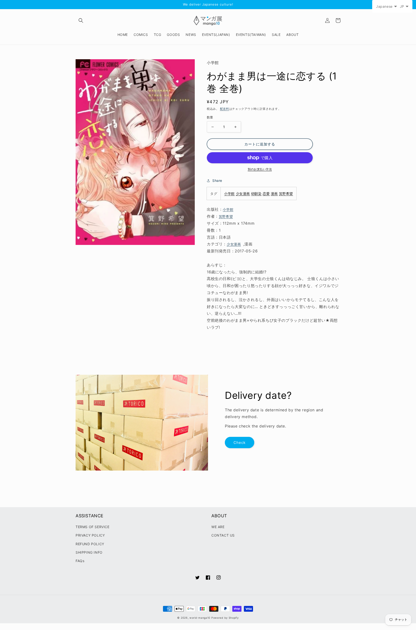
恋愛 (266, 193)
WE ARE (218, 527)
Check (240, 442)
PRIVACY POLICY (90, 535)
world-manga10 (199, 617)
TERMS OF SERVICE (93, 527)
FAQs (80, 561)
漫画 (274, 193)
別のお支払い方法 (260, 169)
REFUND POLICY (90, 544)
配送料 (224, 109)
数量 (210, 117)
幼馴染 (256, 193)
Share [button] (217, 180)
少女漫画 (243, 193)
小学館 (229, 193)
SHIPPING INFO (89, 552)
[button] (81, 20)
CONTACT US (223, 535)
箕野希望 (286, 193)
